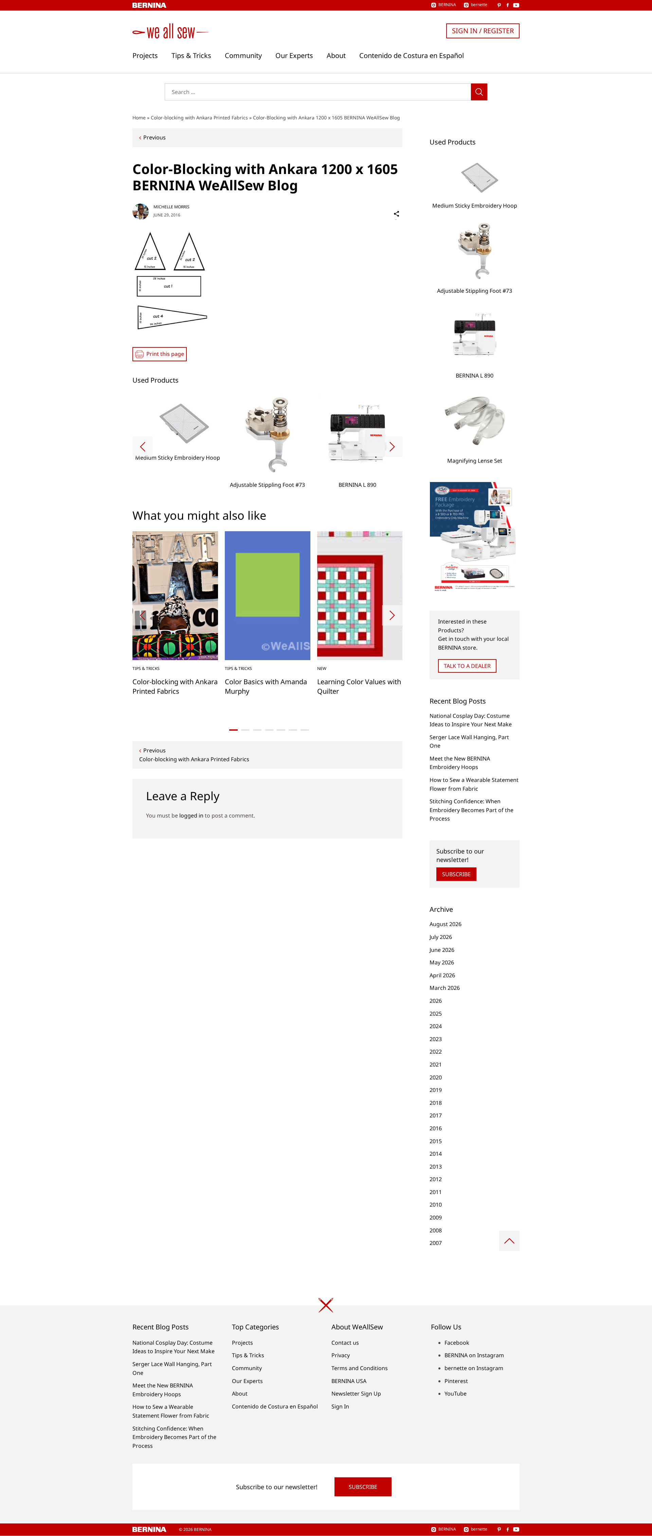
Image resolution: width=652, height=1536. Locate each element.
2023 (436, 1039)
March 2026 (445, 988)
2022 (436, 1051)
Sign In (340, 1406)
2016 (436, 1128)
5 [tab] (281, 730)
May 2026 (442, 962)
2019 (436, 1090)
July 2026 (441, 937)
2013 (436, 1166)
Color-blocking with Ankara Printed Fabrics (199, 117)
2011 (436, 1192)
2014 (436, 1153)
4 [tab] (269, 730)
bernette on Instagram (474, 1368)
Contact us (345, 1342)
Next (392, 447)
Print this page (165, 354)
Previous (154, 137)
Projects (145, 55)
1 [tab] (233, 730)
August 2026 (445, 924)
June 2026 (442, 950)
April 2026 (442, 975)
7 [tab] (305, 730)
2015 (436, 1141)
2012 (436, 1179)
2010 (436, 1204)
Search (479, 91)
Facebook (457, 1342)
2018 (436, 1103)
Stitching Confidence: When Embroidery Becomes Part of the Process (471, 810)
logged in (191, 815)
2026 (436, 1000)
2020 (436, 1077)
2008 (436, 1230)
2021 (436, 1064)
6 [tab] (293, 730)
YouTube (456, 1393)
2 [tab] (245, 730)
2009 (436, 1217)
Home (139, 117)
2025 (436, 1013)
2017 (436, 1115)
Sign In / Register (483, 30)
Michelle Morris (171, 207)
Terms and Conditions (359, 1368)
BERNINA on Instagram (474, 1355)
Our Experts (294, 55)
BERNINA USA (348, 1381)
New (321, 668)
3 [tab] (257, 730)
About (336, 55)
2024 (436, 1026)
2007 (436, 1243)
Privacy (340, 1355)
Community (243, 55)
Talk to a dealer (467, 666)
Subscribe (456, 874)
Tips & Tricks (191, 55)
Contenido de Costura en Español (411, 55)
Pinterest (456, 1381)
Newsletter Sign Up (356, 1393)
